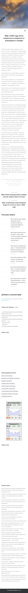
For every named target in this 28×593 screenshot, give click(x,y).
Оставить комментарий (17, 181)
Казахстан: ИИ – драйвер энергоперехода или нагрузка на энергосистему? (12, 562)
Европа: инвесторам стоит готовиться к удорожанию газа (10, 572)
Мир (7, 179)
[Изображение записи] (5, 221)
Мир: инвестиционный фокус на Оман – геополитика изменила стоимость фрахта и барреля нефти (18, 269)
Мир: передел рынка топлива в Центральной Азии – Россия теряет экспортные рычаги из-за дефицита (18, 281)
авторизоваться (5, 300)
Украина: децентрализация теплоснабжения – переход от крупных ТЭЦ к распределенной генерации (12, 507)
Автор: (17, 179)
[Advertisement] (14, 14)
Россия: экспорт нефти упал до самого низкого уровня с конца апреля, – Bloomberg (12, 529)
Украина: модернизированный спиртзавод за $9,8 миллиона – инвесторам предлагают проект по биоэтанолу (13, 567)
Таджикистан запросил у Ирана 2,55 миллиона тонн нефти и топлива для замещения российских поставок (13, 496)
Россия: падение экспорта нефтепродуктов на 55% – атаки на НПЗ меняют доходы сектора (13, 580)
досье (3, 322)
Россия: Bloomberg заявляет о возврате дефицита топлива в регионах (13, 558)
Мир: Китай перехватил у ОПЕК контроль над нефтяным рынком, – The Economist (18, 259)
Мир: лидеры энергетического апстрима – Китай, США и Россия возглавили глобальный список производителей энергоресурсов (19, 236)
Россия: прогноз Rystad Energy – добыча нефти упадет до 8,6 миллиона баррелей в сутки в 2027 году (12, 550)
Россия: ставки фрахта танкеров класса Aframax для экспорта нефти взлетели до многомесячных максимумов (13, 501)
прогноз (19, 183)
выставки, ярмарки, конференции (10, 326)
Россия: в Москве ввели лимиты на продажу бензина (14, 521)
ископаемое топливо (13, 183)
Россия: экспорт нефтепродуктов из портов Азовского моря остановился (11, 517)
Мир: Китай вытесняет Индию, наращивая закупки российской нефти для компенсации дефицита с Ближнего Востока (18, 222)
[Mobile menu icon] (25, 31)
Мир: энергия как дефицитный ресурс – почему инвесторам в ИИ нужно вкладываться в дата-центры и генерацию (18, 248)
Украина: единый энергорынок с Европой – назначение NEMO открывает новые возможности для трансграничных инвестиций (13, 534)
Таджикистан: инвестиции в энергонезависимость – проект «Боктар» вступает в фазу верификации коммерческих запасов (13, 544)
